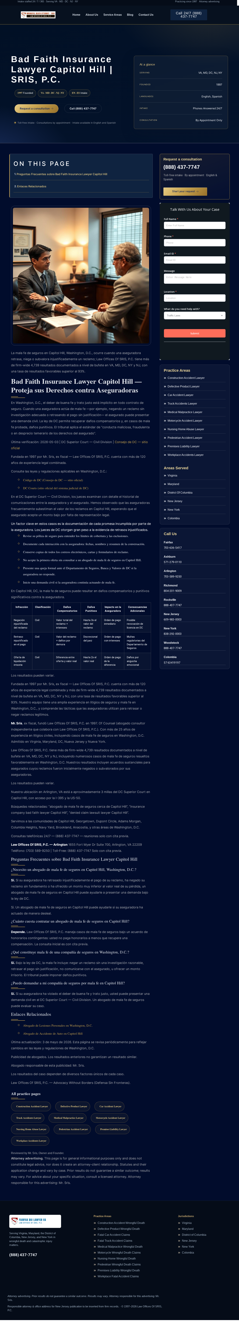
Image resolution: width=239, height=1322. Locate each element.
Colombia (170, 657)
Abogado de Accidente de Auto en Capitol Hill (53, 1033)
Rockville (170, 599)
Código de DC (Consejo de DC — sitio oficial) (53, 480)
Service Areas (112, 14)
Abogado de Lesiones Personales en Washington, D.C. (58, 1025)
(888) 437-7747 (181, 167)
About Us (92, 14)
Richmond (171, 585)
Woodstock (171, 642)
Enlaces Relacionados (31, 186)
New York (170, 628)
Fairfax (168, 542)
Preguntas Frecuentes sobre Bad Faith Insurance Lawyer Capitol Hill (62, 174)
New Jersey (171, 614)
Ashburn (169, 556)
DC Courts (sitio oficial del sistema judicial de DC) (55, 488)
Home (76, 14)
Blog (130, 14)
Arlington (170, 571)
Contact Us (146, 14)
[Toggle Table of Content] (148, 159)
